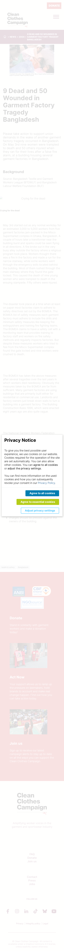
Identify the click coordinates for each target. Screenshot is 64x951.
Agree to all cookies (42, 493)
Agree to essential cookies (38, 501)
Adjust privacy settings (40, 510)
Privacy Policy (46, 482)
